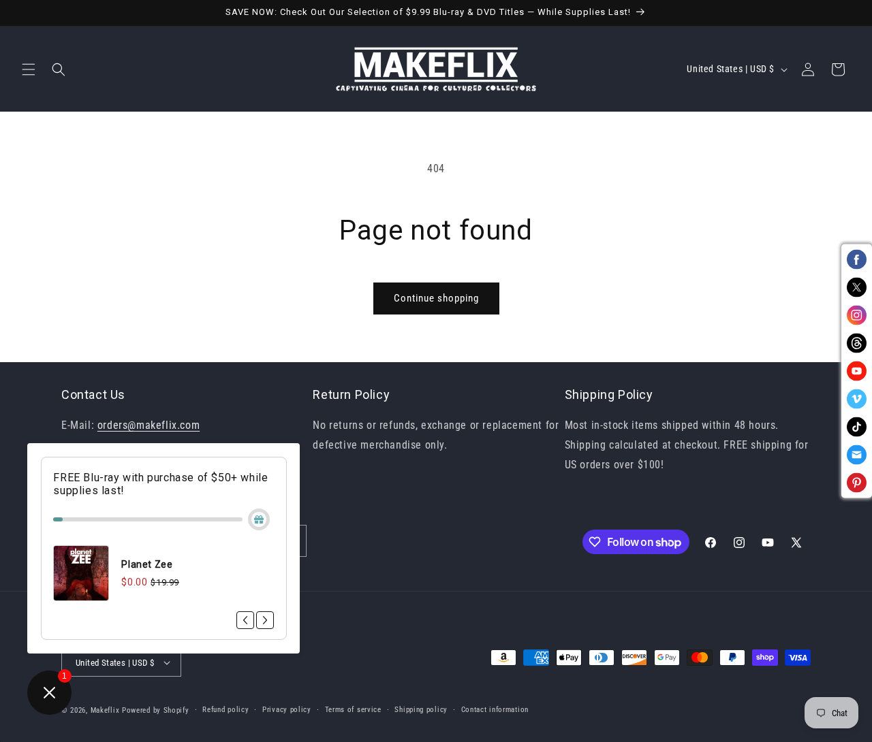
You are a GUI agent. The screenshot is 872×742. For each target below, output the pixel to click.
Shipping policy (421, 709)
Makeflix (105, 710)
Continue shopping (436, 298)
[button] (29, 69)
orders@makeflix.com (148, 425)
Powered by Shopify (155, 710)
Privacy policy (286, 709)
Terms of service (353, 709)
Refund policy (225, 709)
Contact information (495, 709)
